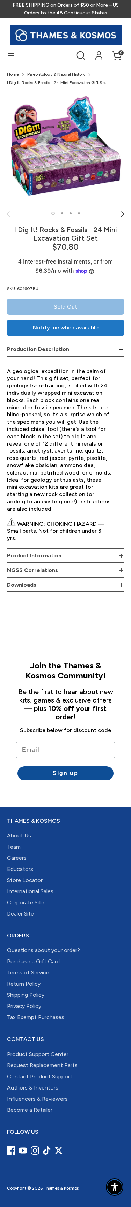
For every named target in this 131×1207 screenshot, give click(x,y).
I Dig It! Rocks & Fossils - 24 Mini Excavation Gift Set (56, 82)
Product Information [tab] (34, 555)
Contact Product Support (39, 1076)
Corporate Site (25, 902)
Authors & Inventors (32, 1087)
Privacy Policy (24, 1006)
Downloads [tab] (21, 585)
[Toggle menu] (11, 55)
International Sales (30, 891)
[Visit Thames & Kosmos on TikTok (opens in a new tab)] (47, 1150)
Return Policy (24, 983)
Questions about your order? (43, 950)
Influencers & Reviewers (37, 1098)
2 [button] (62, 213)
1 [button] (53, 213)
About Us (19, 835)
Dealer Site (20, 913)
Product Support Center (37, 1054)
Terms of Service (28, 972)
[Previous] (9, 214)
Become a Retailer (29, 1110)
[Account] (99, 52)
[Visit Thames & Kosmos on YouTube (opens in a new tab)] (23, 1150)
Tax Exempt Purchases (35, 1017)
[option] (65, 149)
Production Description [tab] (38, 349)
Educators (20, 869)
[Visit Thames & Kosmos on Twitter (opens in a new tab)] (58, 1150)
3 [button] (71, 213)
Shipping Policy (25, 995)
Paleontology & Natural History (56, 74)
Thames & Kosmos (61, 1188)
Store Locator (25, 880)
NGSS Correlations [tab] (32, 570)
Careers (17, 858)
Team (14, 846)
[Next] (121, 214)
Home (13, 74)
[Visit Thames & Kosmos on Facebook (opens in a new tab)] (11, 1150)
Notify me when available (66, 327)
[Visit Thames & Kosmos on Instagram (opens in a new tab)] (35, 1150)
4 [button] (79, 213)
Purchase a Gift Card (33, 961)
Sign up (65, 773)
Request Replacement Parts (42, 1065)
